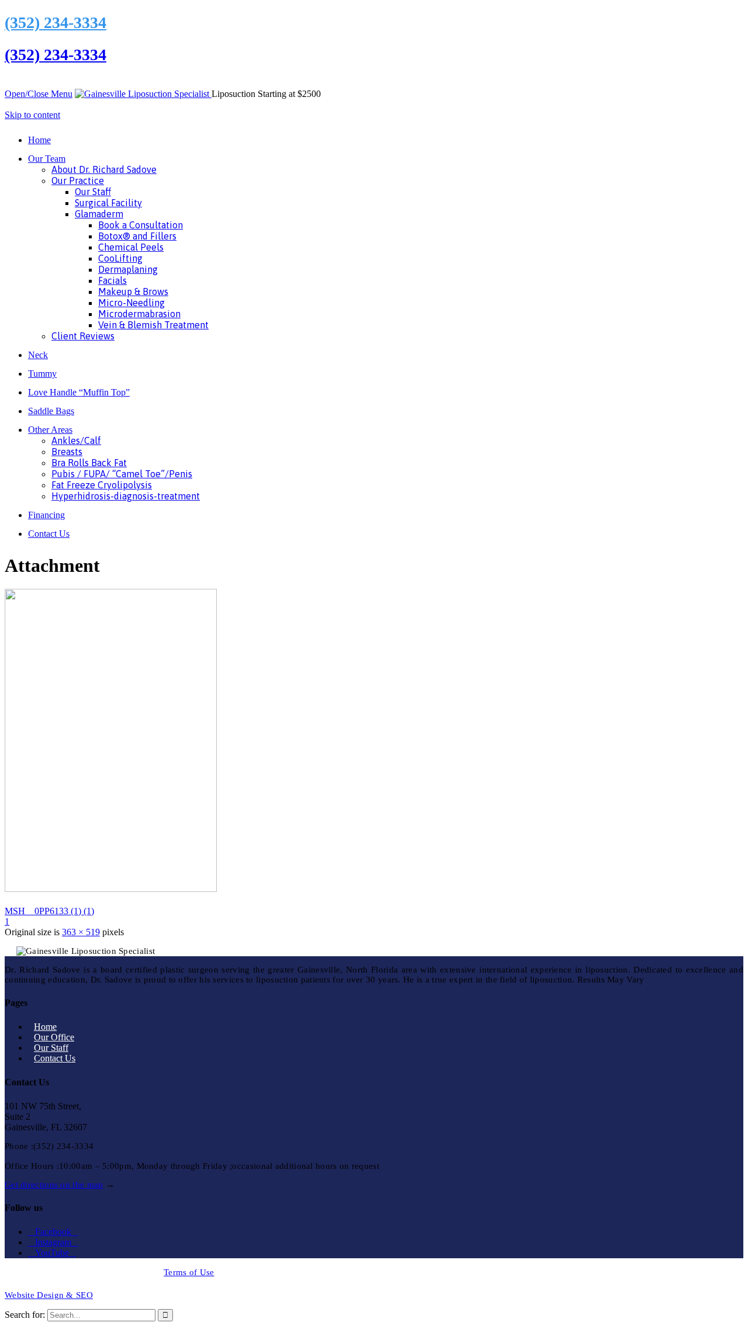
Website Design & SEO (49, 1295)
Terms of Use (189, 1272)
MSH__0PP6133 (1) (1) (49, 911)
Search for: (25, 1315)
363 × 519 (81, 932)
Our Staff (51, 1048)
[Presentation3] (111, 889)
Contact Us (54, 1058)
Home (45, 1027)
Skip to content (32, 115)
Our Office (54, 1037)
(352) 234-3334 (55, 22)
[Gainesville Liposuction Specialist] (143, 94)
